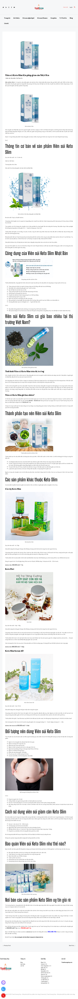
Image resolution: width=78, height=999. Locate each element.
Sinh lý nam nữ (44, 973)
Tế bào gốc (43, 978)
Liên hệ (6, 23)
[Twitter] (3, 7)
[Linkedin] (6, 7)
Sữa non (43, 974)
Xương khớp (44, 983)
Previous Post (7, 945)
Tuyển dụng (44, 981)
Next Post (72, 945)
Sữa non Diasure (42, 18)
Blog (71, 18)
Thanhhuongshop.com (66, 962)
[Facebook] (11, 7)
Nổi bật (42, 969)
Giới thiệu (16, 18)
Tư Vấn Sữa (63, 18)
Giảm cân (8, 78)
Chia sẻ (42, 964)
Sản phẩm (54, 18)
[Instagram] (8, 7)
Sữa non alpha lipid (28, 18)
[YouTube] (14, 7)
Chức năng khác (44, 966)
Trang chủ (7, 18)
